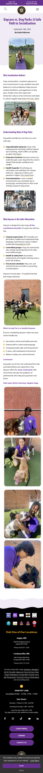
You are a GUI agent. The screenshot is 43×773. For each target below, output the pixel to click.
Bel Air (6, 672)
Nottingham (14, 675)
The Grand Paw (27, 175)
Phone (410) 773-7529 (21, 663)
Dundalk (12, 672)
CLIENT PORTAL (21, 729)
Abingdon (35, 669)
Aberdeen (27, 669)
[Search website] (5, 9)
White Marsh (34, 677)
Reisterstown (11, 677)
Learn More (34, 760)
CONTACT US (21, 742)
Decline (21, 770)
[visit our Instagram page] (13, 719)
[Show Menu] (37, 9)
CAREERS (21, 736)
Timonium (20, 677)
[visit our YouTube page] (29, 719)
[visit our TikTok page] (21, 719)
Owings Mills (23, 675)
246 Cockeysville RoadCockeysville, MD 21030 (21, 658)
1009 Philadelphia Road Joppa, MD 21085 (21, 643)
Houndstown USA (23, 244)
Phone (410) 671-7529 (21, 647)
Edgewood (19, 672)
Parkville (31, 675)
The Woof (17, 154)
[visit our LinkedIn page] (38, 719)
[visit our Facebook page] (5, 719)
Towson (27, 677)
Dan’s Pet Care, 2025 (30, 98)
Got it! (21, 766)
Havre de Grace (29, 672)
